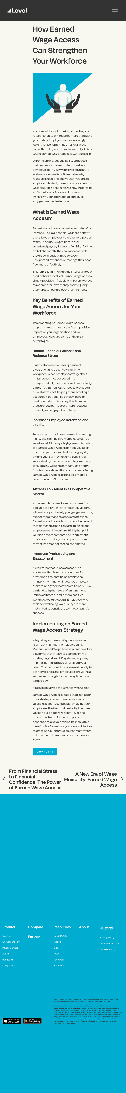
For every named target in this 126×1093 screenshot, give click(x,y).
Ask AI (5, 953)
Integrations (8, 965)
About (84, 927)
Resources (62, 927)
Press (57, 953)
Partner (34, 936)
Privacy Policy (107, 937)
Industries (59, 965)
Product (9, 927)
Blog (56, 947)
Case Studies (61, 936)
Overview (7, 936)
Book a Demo (45, 751)
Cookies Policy (107, 949)
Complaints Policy (109, 943)
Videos (57, 941)
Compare (35, 927)
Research (59, 959)
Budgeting (7, 959)
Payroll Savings (10, 947)
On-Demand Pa (10, 941)
